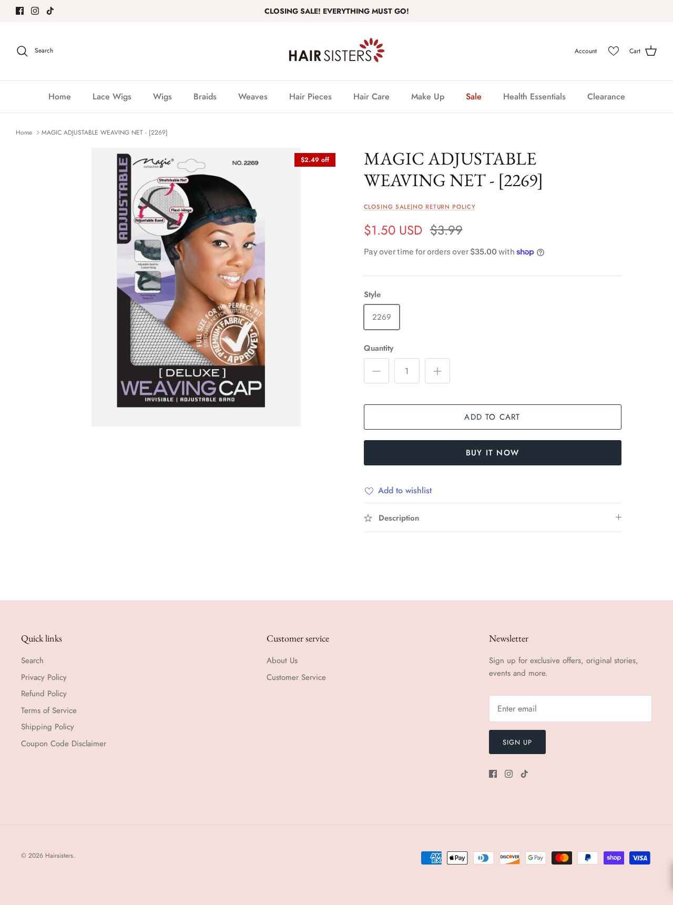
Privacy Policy (44, 677)
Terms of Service (49, 710)
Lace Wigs (112, 96)
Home (59, 96)
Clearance (606, 96)
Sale (474, 96)
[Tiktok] (50, 11)
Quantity (378, 348)
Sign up (517, 742)
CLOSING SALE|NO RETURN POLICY (420, 206)
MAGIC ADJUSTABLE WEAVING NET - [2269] (105, 132)
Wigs (162, 96)
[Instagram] (35, 11)
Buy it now (492, 453)
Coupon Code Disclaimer (63, 743)
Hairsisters (59, 855)
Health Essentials (534, 96)
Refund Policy (44, 693)
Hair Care (371, 96)
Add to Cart (492, 417)
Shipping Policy (47, 727)
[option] (196, 287)
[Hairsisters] (336, 51)
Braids (205, 96)
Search (32, 660)
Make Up (427, 96)
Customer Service (296, 677)
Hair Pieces (310, 96)
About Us (282, 660)
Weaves (253, 96)
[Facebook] (20, 11)
